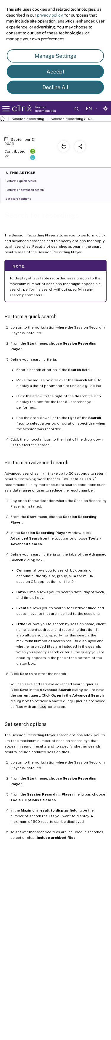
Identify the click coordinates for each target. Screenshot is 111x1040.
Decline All (55, 87)
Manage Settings (55, 56)
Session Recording (28, 119)
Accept (55, 71)
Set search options (18, 198)
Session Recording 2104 (72, 119)
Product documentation (45, 108)
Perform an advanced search (24, 189)
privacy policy (49, 15)
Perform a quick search (21, 181)
